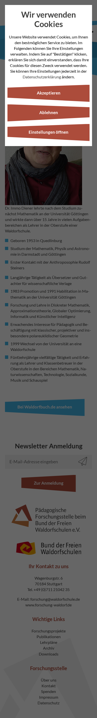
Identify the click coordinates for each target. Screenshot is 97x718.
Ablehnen (48, 112)
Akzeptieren (48, 92)
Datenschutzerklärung (42, 76)
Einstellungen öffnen (48, 132)
